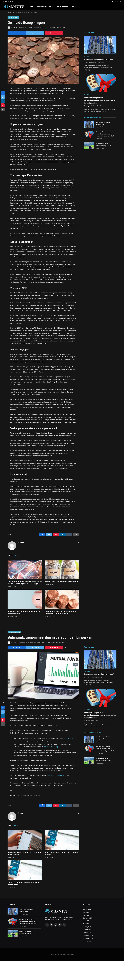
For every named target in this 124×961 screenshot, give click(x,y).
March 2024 (86, 915)
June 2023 (86, 921)
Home (32, 6)
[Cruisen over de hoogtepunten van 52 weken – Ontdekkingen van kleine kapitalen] (62, 599)
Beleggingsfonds (63, 6)
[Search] (120, 7)
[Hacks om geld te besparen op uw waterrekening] (62, 569)
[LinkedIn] (3, 101)
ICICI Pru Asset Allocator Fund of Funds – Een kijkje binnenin (62, 853)
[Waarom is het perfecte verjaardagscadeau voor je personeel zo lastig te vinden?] (100, 83)
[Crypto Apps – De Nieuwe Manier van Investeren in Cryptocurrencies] (25, 840)
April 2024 (86, 912)
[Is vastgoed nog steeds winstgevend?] (100, 45)
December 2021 (88, 935)
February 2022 (87, 929)
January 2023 (87, 927)
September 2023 (88, 918)
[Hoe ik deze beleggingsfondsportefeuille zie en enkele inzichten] (25, 870)
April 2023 (86, 924)
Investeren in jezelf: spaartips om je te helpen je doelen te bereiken (24, 612)
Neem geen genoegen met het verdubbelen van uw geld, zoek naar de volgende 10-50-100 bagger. (25, 582)
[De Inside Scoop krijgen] (43, 60)
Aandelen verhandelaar (45, 6)
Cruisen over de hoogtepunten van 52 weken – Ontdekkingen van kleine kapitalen (60, 612)
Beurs (74, 6)
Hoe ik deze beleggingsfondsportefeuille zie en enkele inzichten (23, 883)
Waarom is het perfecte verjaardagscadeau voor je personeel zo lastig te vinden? (100, 100)
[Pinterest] (3, 105)
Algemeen (87, 56)
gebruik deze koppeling (55, 775)
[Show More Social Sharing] (65, 33)
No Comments (51, 27)
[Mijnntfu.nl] (14, 6)
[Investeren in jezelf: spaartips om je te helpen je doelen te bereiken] (25, 599)
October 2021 (87, 941)
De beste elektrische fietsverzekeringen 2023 (103, 145)
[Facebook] (3, 93)
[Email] (3, 109)
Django (15, 27)
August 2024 (87, 909)
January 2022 (87, 932)
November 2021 (88, 938)
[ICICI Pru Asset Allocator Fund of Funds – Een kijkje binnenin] (62, 840)
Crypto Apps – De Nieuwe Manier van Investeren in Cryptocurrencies (24, 853)
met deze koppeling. (51, 747)
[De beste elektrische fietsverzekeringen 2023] (89, 145)
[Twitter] (3, 97)
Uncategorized (13, 17)
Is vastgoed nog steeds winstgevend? (99, 59)
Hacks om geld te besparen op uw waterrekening (61, 581)
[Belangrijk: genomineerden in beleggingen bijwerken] (43, 675)
